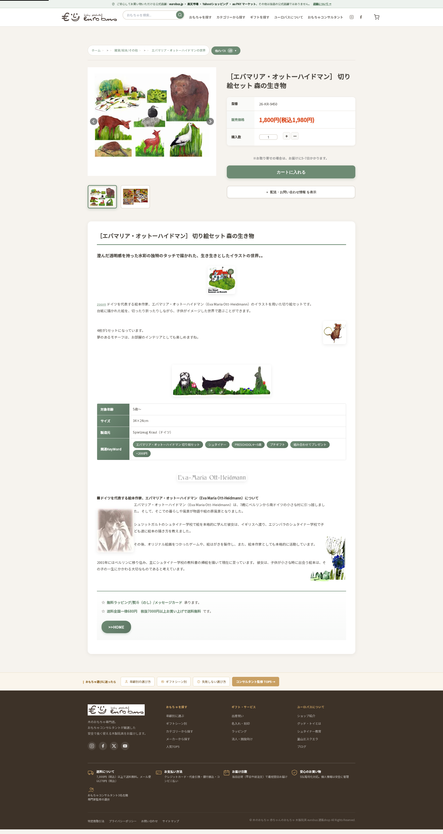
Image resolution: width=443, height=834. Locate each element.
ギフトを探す (259, 17)
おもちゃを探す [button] (200, 17)
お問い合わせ (149, 821)
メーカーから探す (178, 739)
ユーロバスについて (288, 17)
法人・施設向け (242, 739)
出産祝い (238, 716)
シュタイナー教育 (309, 731)
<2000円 (141, 453)
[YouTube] (125, 746)
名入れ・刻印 (241, 723)
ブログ (301, 746)
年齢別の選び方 (140, 681)
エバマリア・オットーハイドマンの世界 (179, 50)
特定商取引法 (96, 821)
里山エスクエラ (307, 739)
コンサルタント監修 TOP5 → (255, 681)
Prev (93, 121)
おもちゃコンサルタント (325, 17)
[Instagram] (351, 17)
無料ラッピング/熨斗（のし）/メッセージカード (144, 602)
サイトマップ (170, 821)
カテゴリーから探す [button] (230, 17)
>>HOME (116, 627)
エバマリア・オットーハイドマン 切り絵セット (168, 444)
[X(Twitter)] (114, 746)
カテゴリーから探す (179, 731)
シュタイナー (217, 444)
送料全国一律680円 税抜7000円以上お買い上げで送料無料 (154, 611)
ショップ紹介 (306, 716)
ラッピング (239, 731)
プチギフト (277, 444)
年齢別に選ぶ (175, 716)
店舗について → (322, 4)
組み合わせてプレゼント (309, 444)
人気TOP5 (173, 746)
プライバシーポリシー (123, 821)
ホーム (96, 50)
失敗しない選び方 (214, 681)
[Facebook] (361, 17)
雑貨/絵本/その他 (126, 50)
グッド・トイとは (309, 723)
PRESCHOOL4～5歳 (248, 444)
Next (210, 121)
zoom (101, 304)
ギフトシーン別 (176, 681)
